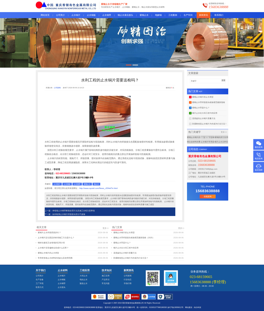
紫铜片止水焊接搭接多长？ (73, 232)
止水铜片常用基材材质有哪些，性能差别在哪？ (208, 142)
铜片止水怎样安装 (221, 142)
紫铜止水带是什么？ (148, 243)
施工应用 (105, 276)
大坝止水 (83, 276)
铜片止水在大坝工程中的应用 (148, 248)
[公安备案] (148, 296)
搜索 (223, 80)
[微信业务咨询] (152, 277)
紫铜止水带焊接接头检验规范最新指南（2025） (148, 237)
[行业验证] (115, 296)
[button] (261, 43)
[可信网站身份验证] (132, 296)
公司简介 (39, 276)
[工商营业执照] (98, 296)
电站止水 (83, 279)
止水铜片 (57, 184)
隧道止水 (83, 283)
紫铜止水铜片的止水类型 (73, 253)
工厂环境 (39, 283)
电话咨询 (258, 158)
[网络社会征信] (165, 296)
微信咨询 (258, 147)
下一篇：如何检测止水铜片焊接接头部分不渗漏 (65, 214)
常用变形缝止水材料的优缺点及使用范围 (73, 258)
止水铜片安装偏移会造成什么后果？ (73, 248)
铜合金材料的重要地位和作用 (194, 142)
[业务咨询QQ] (170, 277)
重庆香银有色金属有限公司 (133, 303)
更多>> (106, 228)
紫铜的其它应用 (221, 137)
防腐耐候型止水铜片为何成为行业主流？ (148, 258)
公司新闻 (57, 88)
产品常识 (105, 279)
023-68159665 (63, 173)
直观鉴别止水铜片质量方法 (148, 253)
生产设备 (39, 279)
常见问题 (105, 283)
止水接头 (61, 287)
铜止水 (96, 184)
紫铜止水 (87, 184)
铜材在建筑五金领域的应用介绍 (73, 243)
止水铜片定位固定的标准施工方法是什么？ (73, 237)
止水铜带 (77, 184)
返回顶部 (258, 170)
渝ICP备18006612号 (175, 307)
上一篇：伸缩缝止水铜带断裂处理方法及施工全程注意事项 (70, 211)
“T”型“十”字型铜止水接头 (208, 137)
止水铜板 (67, 184)
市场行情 (127, 283)
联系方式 (39, 287)
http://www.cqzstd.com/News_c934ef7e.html (98, 188)
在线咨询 (207, 196)
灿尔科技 (197, 307)
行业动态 (127, 279)
